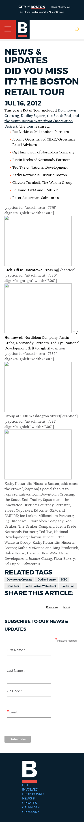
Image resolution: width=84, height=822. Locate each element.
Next (66, 607)
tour (30, 126)
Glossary (30, 812)
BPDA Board (33, 794)
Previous (52, 607)
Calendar (31, 807)
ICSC (64, 579)
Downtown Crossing (19, 579)
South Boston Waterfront (40, 586)
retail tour (13, 586)
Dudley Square (47, 579)
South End (68, 586)
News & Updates (29, 801)
